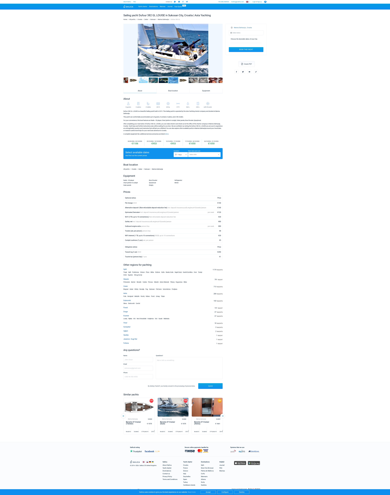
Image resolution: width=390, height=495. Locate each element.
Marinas (162, 6)
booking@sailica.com (237, 2)
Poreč (153, 296)
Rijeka (130, 318)
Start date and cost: (194, 151)
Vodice (145, 282)
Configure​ (225, 492)
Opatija (126, 335)
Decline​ (241, 492)
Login (254, 2)
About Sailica (127, 2)
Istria (125, 293)
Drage (125, 312)
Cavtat (138, 303)
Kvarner (126, 316)
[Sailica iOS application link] (240, 465)
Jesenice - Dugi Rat (130, 339)
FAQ (134, 2)
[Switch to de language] (150, 462)
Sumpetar (126, 327)
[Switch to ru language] (147, 462)
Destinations (153, 6)
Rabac (148, 296)
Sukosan (152, 289)
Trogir (125, 272)
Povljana (174, 289)
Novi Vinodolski (141, 318)
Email (125, 364)
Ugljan (125, 331)
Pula (124, 296)
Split (125, 269)
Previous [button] (126, 50)
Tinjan (163, 296)
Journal (169, 6)
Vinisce (142, 272)
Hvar (195, 272)
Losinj (125, 318)
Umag (158, 296)
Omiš (125, 275)
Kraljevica (151, 318)
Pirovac (150, 282)
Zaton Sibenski (164, 282)
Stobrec (157, 272)
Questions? (159, 355)
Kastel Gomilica (188, 272)
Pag (146, 289)
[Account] (265, 2)
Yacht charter (142, 6)
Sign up (259, 2)
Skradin (139, 282)
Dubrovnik (127, 300)
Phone (125, 372)
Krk (134, 318)
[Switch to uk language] (152, 462)
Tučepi (200, 272)
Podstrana (135, 272)
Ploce (147, 272)
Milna (152, 272)
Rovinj (143, 296)
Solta (163, 272)
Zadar (125, 286)
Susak (160, 318)
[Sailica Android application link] (254, 465)
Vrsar (125, 323)
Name (125, 355)
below (167, 134)
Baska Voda (169, 272)
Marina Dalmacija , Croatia (243, 27)
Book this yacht (246, 49)
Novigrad (130, 296)
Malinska (166, 318)
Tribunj (172, 282)
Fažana (126, 343)
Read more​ (192, 492)
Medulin (136, 296)
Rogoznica (179, 282)
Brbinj (136, 289)
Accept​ (208, 492)
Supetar (130, 275)
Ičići (156, 318)
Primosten (126, 282)
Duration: (176, 151)
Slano (125, 303)
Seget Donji (178, 272)
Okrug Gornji (138, 275)
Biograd (125, 289)
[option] (173, 50)
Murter (133, 282)
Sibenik (126, 279)
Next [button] (219, 50)
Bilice (185, 282)
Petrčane (159, 289)
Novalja (141, 289)
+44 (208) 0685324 (223, 2)
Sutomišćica (167, 289)
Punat (125, 308)
